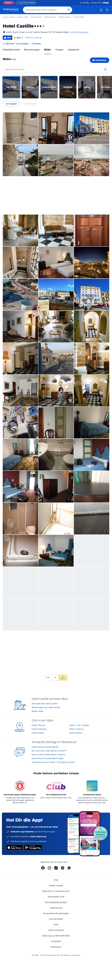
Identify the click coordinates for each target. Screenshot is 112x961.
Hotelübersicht (11, 49)
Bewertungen (32, 49)
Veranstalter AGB (56, 897)
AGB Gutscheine (56, 930)
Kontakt (83, 3)
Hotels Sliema (38, 732)
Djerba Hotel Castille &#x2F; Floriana (48, 754)
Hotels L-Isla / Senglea (79, 725)
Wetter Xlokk (37, 711)
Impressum (56, 947)
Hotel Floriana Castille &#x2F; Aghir (48, 758)
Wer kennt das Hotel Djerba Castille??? (49, 750)
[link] (101, 10)
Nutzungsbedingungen (56, 902)
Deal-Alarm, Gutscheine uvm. (56, 891)
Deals (7, 3)
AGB (56, 924)
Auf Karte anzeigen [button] (80, 32)
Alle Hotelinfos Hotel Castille (45, 703)
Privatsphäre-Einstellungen (56, 913)
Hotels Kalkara (75, 732)
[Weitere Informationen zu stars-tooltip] (43, 26)
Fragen (59, 49)
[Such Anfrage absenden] (69, 10)
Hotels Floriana (38, 725)
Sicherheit (56, 941)
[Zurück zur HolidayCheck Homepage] (11, 9)
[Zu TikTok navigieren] (56, 868)
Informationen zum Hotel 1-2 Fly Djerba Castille (53, 762)
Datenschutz (56, 908)
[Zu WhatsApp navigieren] (69, 868)
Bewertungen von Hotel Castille (46, 707)
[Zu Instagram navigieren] (49, 868)
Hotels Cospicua (76, 729)
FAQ (56, 880)
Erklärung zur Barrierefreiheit (56, 936)
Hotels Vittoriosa (39, 729)
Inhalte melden (56, 885)
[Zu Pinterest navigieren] (62, 868)
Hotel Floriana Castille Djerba (45, 747)
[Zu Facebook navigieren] (43, 868)
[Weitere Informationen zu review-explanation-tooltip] (40, 38)
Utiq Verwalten (56, 919)
